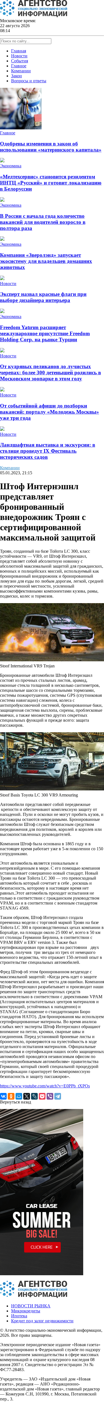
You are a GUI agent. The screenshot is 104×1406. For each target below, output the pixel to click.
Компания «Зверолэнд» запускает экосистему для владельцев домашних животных (46, 261)
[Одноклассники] (11, 1096)
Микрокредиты (25, 1310)
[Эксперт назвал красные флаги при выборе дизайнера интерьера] (2, 278)
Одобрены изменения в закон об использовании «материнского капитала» (51, 147)
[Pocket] (42, 1096)
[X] (26, 1096)
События (19, 60)
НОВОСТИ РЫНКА (30, 1305)
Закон (16, 75)
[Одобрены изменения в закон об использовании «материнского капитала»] (21, 128)
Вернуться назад (15, 1102)
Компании (21, 70)
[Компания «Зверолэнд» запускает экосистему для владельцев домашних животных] (2, 239)
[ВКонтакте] (3, 1096)
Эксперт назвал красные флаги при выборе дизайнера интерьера (43, 297)
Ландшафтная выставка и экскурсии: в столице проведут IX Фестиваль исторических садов (47, 451)
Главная (18, 50)
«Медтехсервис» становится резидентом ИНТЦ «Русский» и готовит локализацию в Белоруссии (51, 183)
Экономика (10, 165)
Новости (19, 55)
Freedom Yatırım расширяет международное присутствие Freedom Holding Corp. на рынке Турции (45, 333)
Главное (18, 65)
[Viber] (50, 1096)
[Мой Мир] (19, 1096)
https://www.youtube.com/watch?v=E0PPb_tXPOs (45, 1086)
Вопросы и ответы (28, 80)
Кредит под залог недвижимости (42, 1320)
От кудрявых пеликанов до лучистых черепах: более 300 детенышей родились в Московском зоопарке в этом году (50, 372)
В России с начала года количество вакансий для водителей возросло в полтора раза (42, 222)
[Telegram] (57, 1096)
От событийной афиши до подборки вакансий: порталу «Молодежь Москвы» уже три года (49, 412)
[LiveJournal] (34, 1096)
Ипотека (19, 1315)
